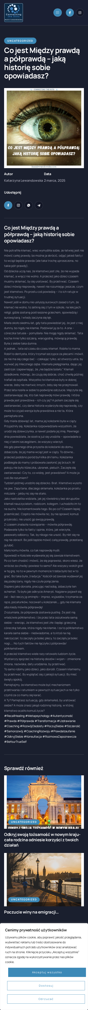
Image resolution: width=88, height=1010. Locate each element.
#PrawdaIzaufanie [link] (63, 731)
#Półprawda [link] (25, 721)
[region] (44, 966)
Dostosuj (46, 985)
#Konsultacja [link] (33, 736)
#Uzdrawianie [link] (66, 721)
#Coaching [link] (11, 726)
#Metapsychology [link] (37, 716)
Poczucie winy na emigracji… (31, 912)
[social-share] (8, 205)
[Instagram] (80, 13)
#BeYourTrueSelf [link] (15, 742)
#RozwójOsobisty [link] (32, 726)
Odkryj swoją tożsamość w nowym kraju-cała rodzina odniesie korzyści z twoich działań (42, 840)
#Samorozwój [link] (13, 731)
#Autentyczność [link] (61, 716)
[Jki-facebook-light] (70, 13)
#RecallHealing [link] (14, 716)
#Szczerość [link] (72, 726)
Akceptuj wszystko (47, 972)
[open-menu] (57, 12)
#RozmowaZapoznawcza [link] (59, 736)
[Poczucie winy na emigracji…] (44, 879)
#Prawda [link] (10, 721)
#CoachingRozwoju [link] (37, 731)
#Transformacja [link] (45, 721)
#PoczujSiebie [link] (54, 726)
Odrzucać (46, 999)
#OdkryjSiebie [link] (13, 736)
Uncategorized (24, 822)
